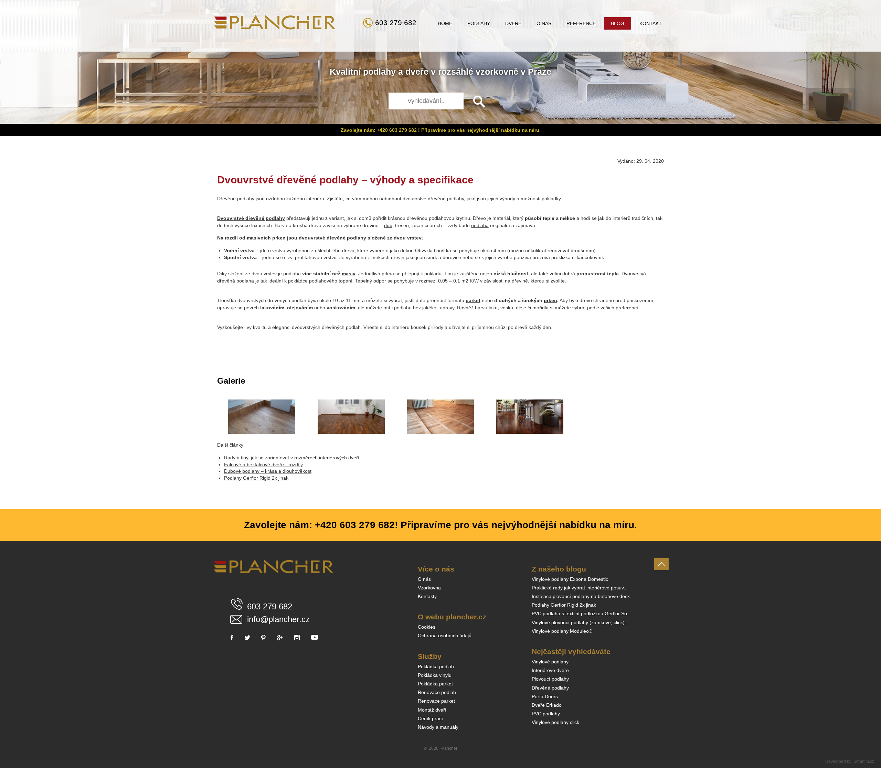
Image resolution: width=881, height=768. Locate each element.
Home (445, 23)
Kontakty (427, 596)
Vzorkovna (429, 587)
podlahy (379, 71)
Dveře (513, 23)
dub (388, 225)
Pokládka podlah (436, 666)
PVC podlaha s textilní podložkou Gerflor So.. (581, 613)
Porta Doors (545, 696)
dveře (416, 71)
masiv (348, 273)
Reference (581, 23)
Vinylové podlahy (550, 661)
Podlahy (478, 23)
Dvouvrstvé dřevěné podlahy (251, 218)
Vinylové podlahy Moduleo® (562, 631)
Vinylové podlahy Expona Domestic (570, 579)
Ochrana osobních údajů (444, 635)
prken (550, 300)
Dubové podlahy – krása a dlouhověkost (267, 471)
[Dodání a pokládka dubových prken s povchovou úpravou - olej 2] (261, 416)
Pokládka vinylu (435, 675)
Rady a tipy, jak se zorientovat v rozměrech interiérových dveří (291, 457)
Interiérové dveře (550, 670)
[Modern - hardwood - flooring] (529, 416)
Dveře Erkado (547, 705)
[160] (351, 416)
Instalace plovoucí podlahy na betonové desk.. (582, 596)
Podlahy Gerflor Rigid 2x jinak (256, 478)
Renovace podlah (437, 692)
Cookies (426, 627)
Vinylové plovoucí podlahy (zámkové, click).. (579, 622)
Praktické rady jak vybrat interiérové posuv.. (579, 587)
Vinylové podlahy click (555, 722)
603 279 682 (395, 22)
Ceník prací (430, 718)
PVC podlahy (546, 713)
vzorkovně (497, 71)
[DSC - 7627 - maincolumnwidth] (440, 416)
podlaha (480, 225)
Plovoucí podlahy (550, 679)
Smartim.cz (863, 761)
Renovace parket (436, 701)
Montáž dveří (432, 710)
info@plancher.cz (278, 619)
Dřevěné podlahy (550, 688)
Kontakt (650, 23)
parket (473, 300)
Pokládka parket (435, 683)
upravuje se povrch (238, 307)
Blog (617, 23)
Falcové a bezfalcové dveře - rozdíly (263, 464)
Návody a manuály (438, 727)
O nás (544, 23)
